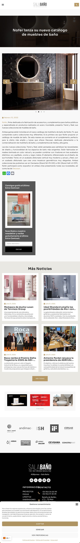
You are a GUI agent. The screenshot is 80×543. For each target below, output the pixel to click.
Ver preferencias (40, 535)
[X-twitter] (36, 480)
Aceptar (40, 524)
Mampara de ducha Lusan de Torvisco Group (18, 308)
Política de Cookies (28, 540)
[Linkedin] (44, 480)
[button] (77, 504)
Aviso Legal (54, 540)
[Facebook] (31, 480)
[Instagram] (40, 480)
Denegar (40, 529)
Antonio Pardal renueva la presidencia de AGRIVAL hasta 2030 (59, 360)
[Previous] (6, 81)
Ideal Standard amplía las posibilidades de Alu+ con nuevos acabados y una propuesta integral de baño (59, 310)
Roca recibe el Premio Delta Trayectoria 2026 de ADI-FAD (20, 360)
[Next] (73, 81)
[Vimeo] (48, 480)
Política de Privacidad (42, 540)
